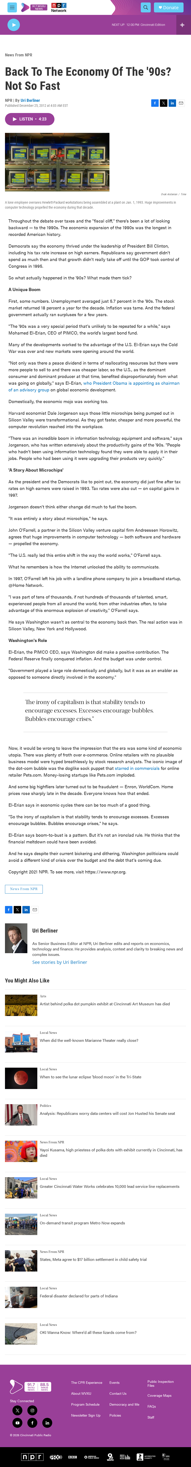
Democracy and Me (124, 1404)
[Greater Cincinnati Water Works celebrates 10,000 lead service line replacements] (21, 1188)
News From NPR (18, 54)
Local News (48, 1033)
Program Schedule (85, 1404)
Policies (115, 1415)
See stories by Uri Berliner (59, 962)
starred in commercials (137, 768)
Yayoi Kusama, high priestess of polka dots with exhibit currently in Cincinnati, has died (111, 1152)
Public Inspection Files (160, 1384)
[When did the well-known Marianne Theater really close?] (21, 1042)
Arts (43, 996)
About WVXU (81, 1393)
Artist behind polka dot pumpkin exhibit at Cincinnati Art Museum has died (105, 1004)
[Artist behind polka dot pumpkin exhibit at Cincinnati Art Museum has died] (21, 1005)
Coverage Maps (159, 1395)
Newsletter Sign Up (85, 1415)
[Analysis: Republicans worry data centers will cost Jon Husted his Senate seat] (21, 1115)
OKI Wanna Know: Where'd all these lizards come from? (88, 1332)
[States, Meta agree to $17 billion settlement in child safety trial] (21, 1261)
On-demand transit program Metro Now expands (82, 1223)
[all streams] (183, 25)
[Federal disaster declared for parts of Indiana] (21, 1297)
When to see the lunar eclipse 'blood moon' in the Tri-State (90, 1077)
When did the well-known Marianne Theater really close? (89, 1040)
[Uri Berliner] (16, 938)
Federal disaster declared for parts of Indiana (79, 1296)
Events (114, 1383)
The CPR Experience (86, 1383)
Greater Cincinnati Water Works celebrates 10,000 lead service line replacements (110, 1186)
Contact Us (118, 1393)
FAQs (151, 1406)
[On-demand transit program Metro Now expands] (21, 1224)
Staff (150, 1417)
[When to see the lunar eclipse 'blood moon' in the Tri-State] (21, 1078)
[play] (14, 25)
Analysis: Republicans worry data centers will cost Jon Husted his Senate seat (107, 1113)
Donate (171, 7)
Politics (45, 1106)
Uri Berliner (30, 100)
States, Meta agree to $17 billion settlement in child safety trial (93, 1259)
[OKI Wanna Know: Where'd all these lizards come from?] (21, 1334)
